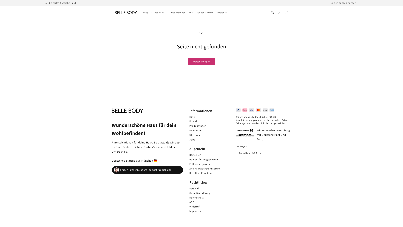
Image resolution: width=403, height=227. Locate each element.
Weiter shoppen (201, 61)
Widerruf (194, 206)
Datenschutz (196, 197)
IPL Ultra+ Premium (200, 173)
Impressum (195, 211)
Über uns (194, 135)
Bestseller (195, 155)
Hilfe (192, 117)
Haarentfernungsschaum (203, 159)
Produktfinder (197, 126)
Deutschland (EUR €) (248, 153)
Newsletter (195, 130)
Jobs (192, 139)
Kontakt (193, 121)
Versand (194, 188)
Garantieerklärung (199, 193)
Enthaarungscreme (200, 164)
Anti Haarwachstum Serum (204, 168)
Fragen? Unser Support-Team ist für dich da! (145, 170)
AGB (191, 202)
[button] (147, 12)
